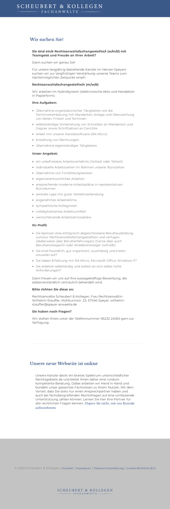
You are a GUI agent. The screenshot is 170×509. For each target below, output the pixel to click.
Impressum (83, 468)
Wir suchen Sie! (47, 39)
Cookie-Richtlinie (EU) (141, 468)
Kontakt (67, 468)
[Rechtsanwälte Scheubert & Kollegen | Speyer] (59, 8)
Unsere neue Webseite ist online (64, 363)
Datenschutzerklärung (109, 468)
